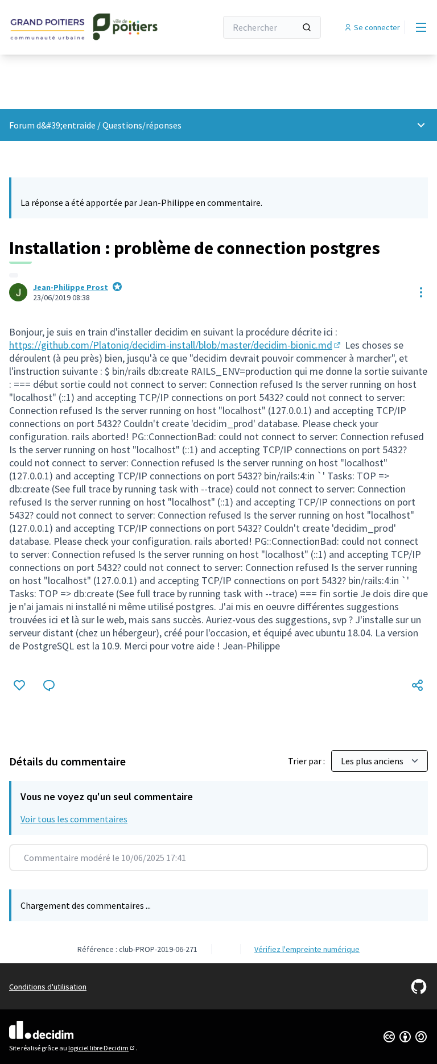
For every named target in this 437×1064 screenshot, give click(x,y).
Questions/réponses (142, 125)
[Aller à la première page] (84, 27)
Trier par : (307, 761)
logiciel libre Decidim (102, 1048)
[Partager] (417, 685)
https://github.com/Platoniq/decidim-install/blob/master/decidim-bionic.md (176, 344)
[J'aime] (19, 685)
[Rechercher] (307, 27)
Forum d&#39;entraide (52, 125)
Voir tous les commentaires (73, 819)
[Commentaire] (49, 685)
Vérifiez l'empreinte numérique (307, 949)
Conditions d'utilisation (47, 987)
